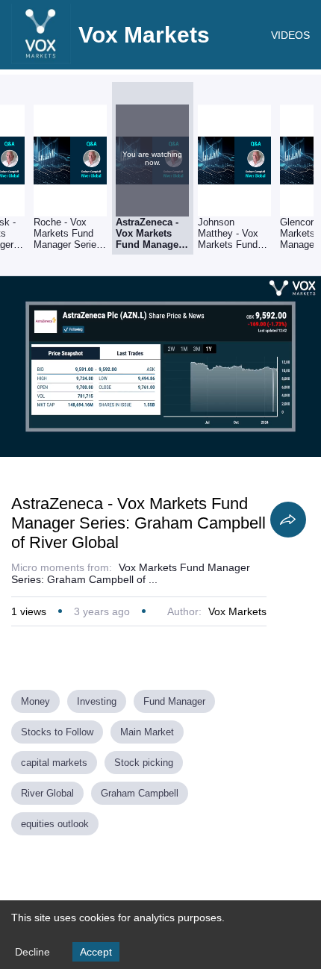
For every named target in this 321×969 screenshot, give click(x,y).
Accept (96, 952)
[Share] (288, 520)
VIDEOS (290, 35)
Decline (32, 952)
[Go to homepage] (41, 60)
